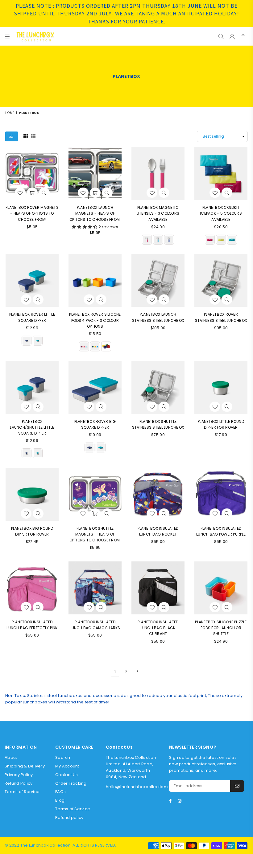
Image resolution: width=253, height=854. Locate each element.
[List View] (33, 136)
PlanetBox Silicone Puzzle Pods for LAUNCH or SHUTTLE (221, 627)
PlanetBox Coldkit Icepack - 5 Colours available (221, 213)
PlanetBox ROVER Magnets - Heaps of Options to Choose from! (32, 213)
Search (62, 757)
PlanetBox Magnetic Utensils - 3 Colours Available (158, 213)
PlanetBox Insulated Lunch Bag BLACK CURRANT (158, 627)
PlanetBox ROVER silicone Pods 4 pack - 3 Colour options (95, 320)
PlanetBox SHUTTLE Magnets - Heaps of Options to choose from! (95, 534)
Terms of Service (22, 792)
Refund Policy (18, 783)
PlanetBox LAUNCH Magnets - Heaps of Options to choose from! (95, 213)
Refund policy (69, 817)
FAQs (60, 792)
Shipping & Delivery (25, 766)
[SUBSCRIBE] (237, 786)
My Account (67, 766)
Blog (59, 800)
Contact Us (66, 775)
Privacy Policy (19, 775)
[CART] (243, 36)
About (11, 757)
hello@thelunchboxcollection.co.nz (142, 787)
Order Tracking (71, 783)
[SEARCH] (221, 36)
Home (9, 113)
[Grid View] (26, 136)
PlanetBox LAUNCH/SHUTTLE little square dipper (32, 427)
